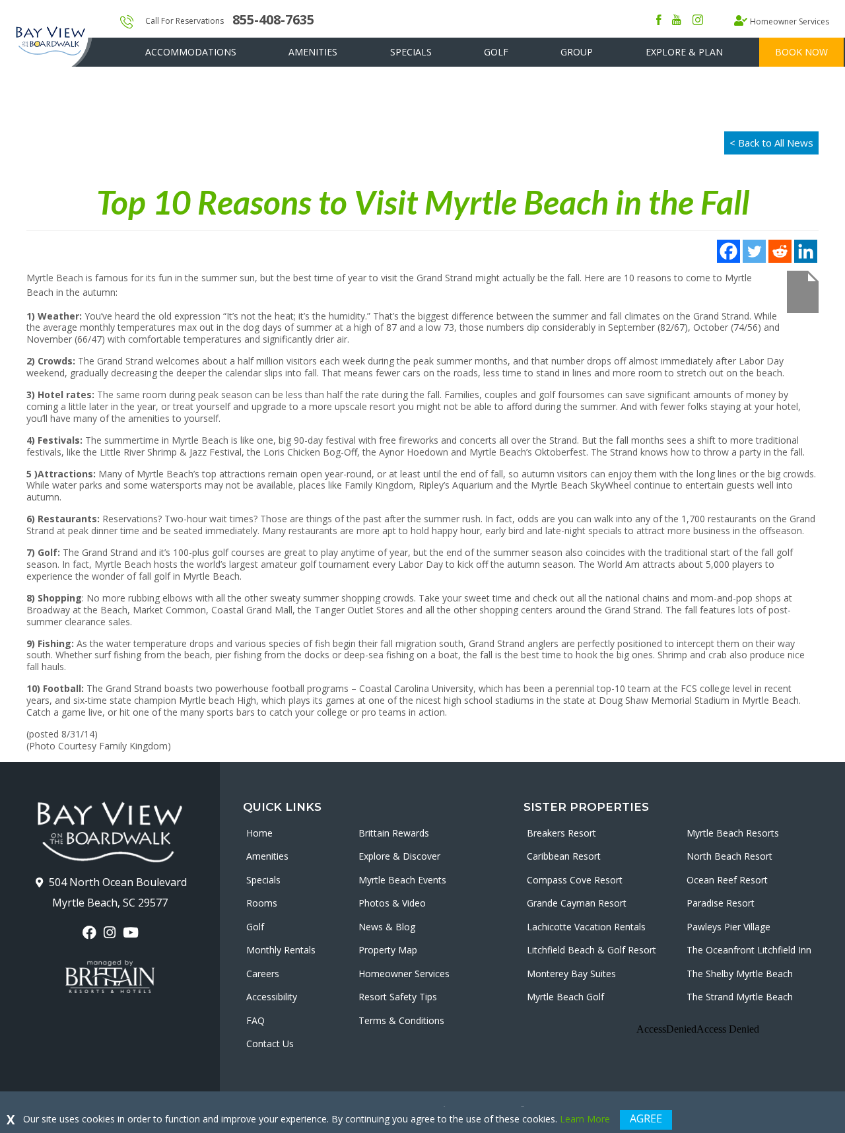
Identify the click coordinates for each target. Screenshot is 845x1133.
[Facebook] (728, 251)
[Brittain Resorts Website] (109, 976)
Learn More (585, 1119)
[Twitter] (754, 251)
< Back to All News (771, 142)
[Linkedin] (805, 251)
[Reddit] (780, 251)
